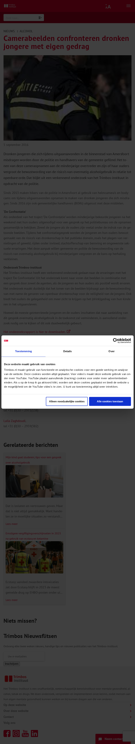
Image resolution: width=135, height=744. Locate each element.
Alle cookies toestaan (110, 401)
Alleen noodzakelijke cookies (67, 401)
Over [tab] (111, 351)
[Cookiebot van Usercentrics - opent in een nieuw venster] (115, 340)
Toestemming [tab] (23, 351)
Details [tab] (67, 351)
